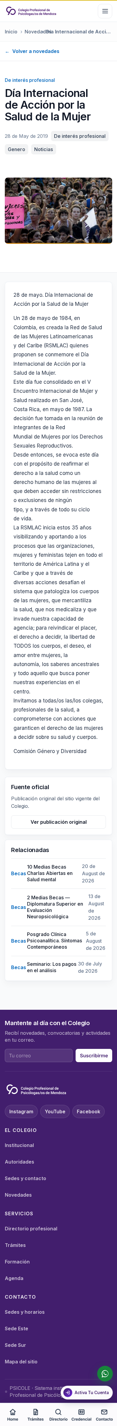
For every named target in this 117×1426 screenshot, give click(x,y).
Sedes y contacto (25, 1178)
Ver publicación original (59, 822)
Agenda (14, 1278)
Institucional (19, 1145)
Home (12, 1419)
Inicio (11, 32)
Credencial (81, 1419)
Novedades (32, 32)
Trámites (15, 1245)
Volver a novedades (32, 51)
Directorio (59, 1419)
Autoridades (19, 1162)
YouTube (55, 1111)
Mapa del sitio (21, 1362)
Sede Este (16, 1328)
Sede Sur (15, 1345)
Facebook (88, 1111)
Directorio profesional (31, 1229)
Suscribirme (94, 1055)
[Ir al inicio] (31, 11)
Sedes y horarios (25, 1312)
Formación (17, 1262)
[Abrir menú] (105, 11)
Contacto (104, 1419)
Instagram (21, 1111)
